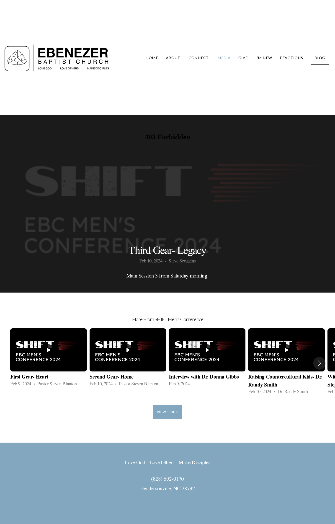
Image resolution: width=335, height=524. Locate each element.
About (173, 57)
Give (243, 57)
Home (152, 57)
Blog (319, 57)
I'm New (263, 57)
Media (224, 57)
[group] (48, 359)
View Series (167, 412)
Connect (199, 57)
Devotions (291, 57)
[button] (319, 363)
